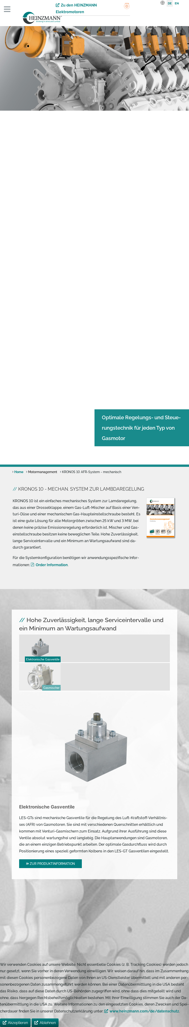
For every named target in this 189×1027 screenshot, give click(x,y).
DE (170, 3)
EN (177, 3)
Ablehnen (48, 1023)
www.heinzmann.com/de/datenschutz (144, 1011)
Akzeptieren (18, 1023)
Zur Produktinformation (52, 864)
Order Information (52, 565)
